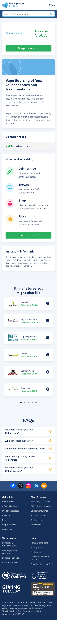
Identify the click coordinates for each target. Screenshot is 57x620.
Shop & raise (26, 48)
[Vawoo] (47, 355)
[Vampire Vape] (47, 372)
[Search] (51, 13)
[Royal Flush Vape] (47, 321)
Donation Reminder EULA (42, 564)
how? (37, 224)
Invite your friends (10, 562)
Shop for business (39, 515)
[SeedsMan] (47, 389)
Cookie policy (37, 552)
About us (6, 515)
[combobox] (25, 13)
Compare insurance (39, 511)
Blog (4, 520)
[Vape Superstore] (47, 338)
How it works (8, 501)
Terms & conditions (39, 543)
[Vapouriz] (47, 303)
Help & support (9, 524)
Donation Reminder (11, 558)
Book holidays (37, 520)
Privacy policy (37, 547)
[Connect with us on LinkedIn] (36, 487)
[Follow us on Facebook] (13, 487)
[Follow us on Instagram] (28, 487)
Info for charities (9, 506)
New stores (36, 524)
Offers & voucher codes (41, 506)
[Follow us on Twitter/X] (21, 487)
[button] (16, 33)
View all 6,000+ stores (40, 501)
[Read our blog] (44, 487)
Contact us (7, 529)
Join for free (26, 235)
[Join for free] (10, 174)
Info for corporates (10, 511)
